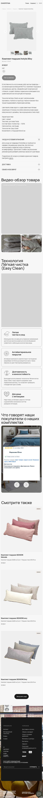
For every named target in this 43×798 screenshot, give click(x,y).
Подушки (15, 9)
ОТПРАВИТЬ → (34, 767)
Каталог (9, 9)
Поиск (27, 3)
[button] (25, 744)
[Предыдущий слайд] (5, 31)
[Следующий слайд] (38, 31)
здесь (11, 158)
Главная (4, 9)
